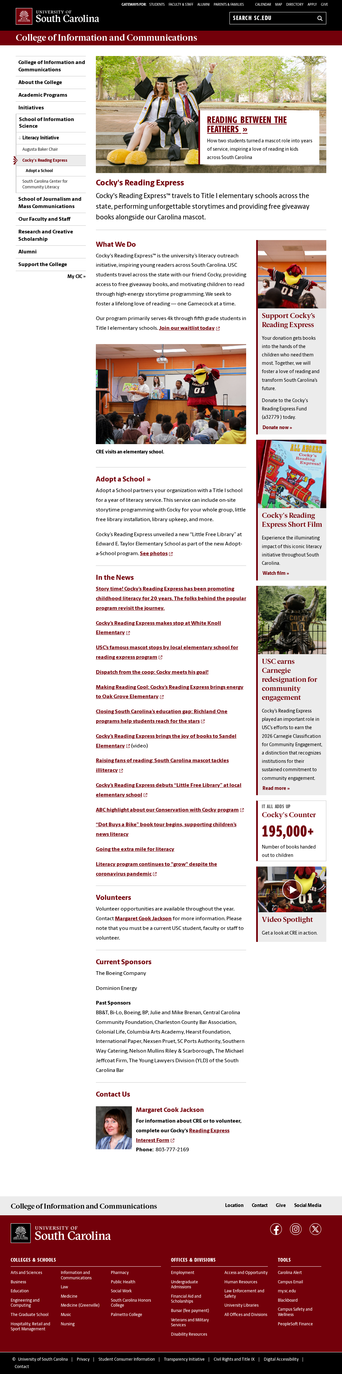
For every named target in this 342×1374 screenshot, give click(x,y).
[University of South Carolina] (61, 1233)
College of (106, 38)
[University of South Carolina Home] (57, 17)
